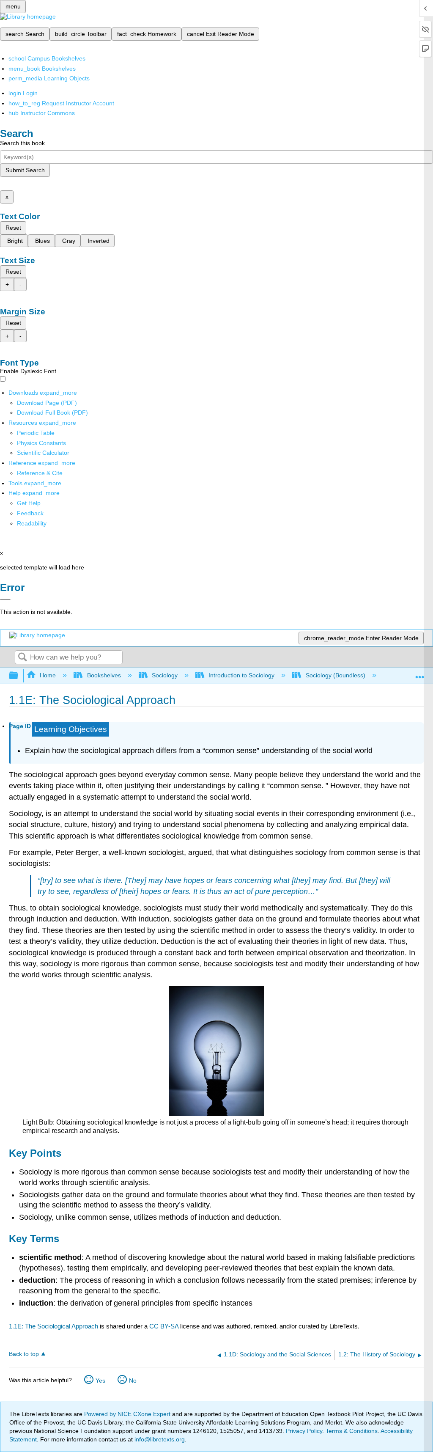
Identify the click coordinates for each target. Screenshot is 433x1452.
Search (22, 657)
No (133, 1380)
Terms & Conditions (352, 1430)
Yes (100, 1380)
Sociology (164, 675)
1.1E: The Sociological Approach (53, 1326)
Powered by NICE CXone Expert (128, 1414)
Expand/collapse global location (420, 673)
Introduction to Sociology (241, 675)
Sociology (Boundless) (335, 675)
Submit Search (25, 170)
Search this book (22, 143)
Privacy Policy (304, 1430)
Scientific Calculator (43, 452)
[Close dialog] (5, 599)
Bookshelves (103, 675)
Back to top (24, 1354)
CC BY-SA (164, 1326)
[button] (30, 513)
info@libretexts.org (159, 1439)
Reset (13, 227)
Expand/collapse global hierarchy (19, 676)
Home (48, 675)
